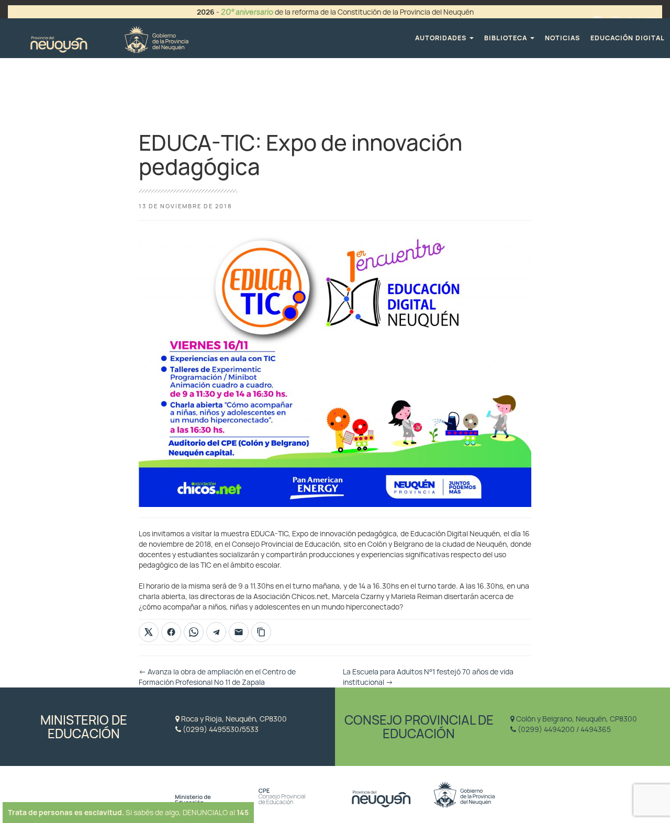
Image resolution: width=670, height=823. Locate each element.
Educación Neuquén (109, 38)
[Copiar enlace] (261, 632)
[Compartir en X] (149, 632)
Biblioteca (506, 37)
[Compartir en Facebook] (171, 632)
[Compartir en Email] (239, 632)
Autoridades (441, 37)
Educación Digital (627, 37)
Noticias (562, 37)
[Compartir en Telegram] (216, 632)
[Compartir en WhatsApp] (194, 632)
